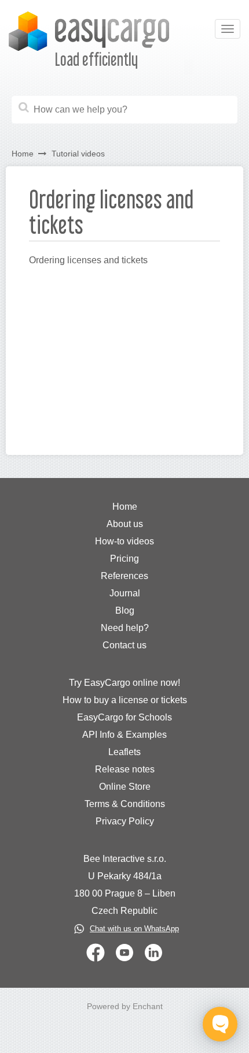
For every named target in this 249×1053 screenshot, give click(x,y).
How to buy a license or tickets (125, 700)
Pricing (124, 558)
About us (125, 524)
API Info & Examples (124, 735)
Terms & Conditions (125, 804)
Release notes (125, 769)
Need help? (125, 628)
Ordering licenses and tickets (88, 260)
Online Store (125, 786)
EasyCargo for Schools (124, 717)
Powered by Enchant (125, 1006)
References (124, 576)
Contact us (124, 645)
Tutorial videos (78, 153)
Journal (124, 593)
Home (23, 153)
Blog (124, 610)
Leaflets (124, 752)
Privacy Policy (125, 821)
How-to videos (124, 541)
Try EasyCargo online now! (124, 683)
